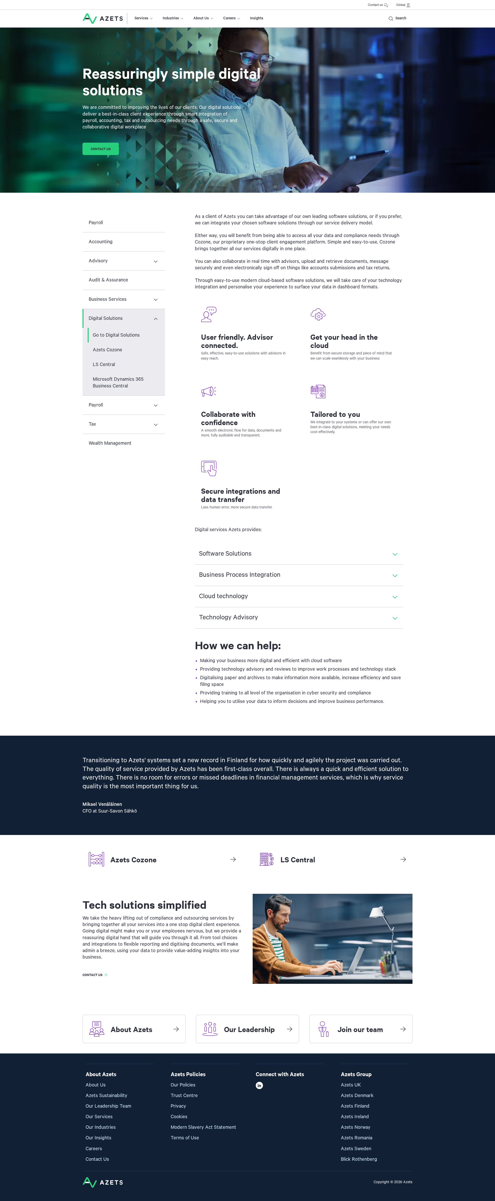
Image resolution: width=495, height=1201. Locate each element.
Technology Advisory (228, 617)
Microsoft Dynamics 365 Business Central (118, 382)
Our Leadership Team (108, 1106)
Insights (256, 18)
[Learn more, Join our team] (403, 1029)
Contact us (375, 5)
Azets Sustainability (106, 1095)
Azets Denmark (357, 1095)
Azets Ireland (355, 1116)
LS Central (104, 364)
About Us (201, 18)
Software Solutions (225, 553)
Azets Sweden (356, 1148)
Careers (229, 18)
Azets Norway (355, 1127)
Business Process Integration (239, 575)
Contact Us (97, 1159)
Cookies (179, 1116)
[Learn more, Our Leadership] (289, 1029)
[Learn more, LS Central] (403, 859)
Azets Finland (355, 1106)
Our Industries (101, 1127)
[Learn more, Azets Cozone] (233, 859)
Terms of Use (185, 1138)
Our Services (99, 1116)
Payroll (96, 222)
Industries (171, 18)
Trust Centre (184, 1095)
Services (141, 18)
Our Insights (98, 1138)
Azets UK (351, 1085)
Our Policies (183, 1085)
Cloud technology (223, 596)
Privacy (178, 1106)
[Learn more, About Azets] (176, 1029)
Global (400, 5)
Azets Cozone (107, 350)
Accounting (101, 242)
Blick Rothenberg (359, 1159)
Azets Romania (356, 1138)
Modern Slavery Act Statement (203, 1127)
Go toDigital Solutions (116, 335)
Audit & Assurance (108, 280)
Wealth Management (110, 443)
